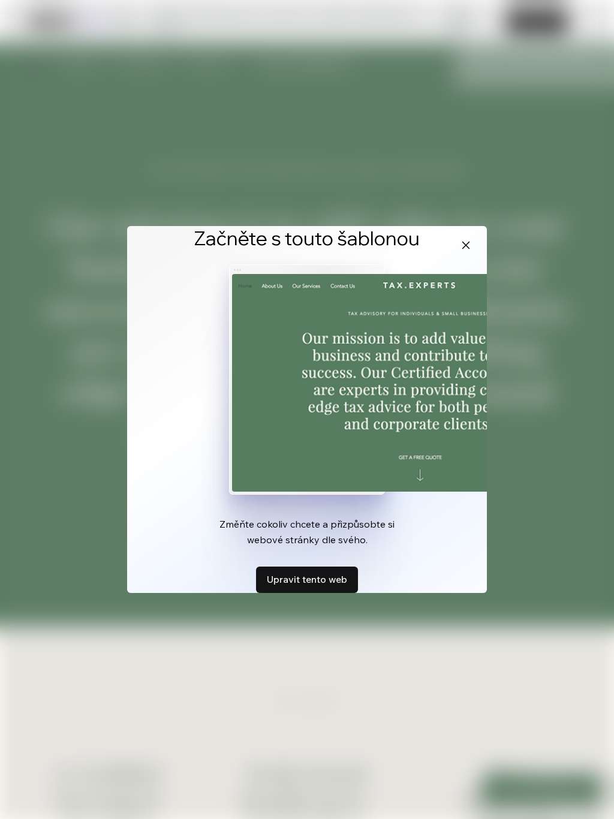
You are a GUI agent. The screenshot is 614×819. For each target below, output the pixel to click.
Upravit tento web (307, 579)
